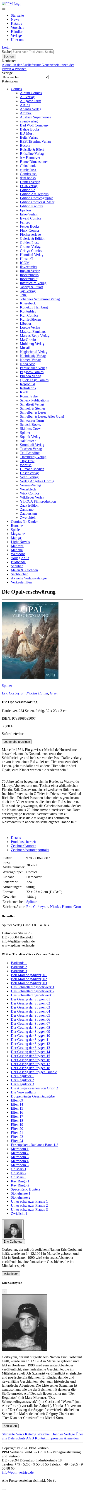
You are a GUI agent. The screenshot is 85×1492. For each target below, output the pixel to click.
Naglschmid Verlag (33, 352)
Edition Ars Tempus (34, 194)
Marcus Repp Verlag (34, 335)
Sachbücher (19, 574)
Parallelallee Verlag (33, 368)
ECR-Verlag (29, 186)
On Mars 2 (18, 1173)
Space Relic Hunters (25, 1189)
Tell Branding (30, 453)
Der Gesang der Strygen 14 (30, 1052)
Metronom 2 (20, 1153)
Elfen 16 (17, 1112)
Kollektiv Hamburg (34, 307)
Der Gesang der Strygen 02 (30, 1003)
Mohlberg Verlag (32, 344)
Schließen (10, 1426)
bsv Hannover (30, 158)
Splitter (25, 433)
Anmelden (71, 1438)
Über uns (17, 40)
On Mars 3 (18, 1177)
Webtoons (18, 554)
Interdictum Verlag (33, 283)
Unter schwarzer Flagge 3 (29, 1209)
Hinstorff (26, 259)
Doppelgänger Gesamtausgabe (33, 1096)
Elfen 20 (17, 1129)
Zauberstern (28, 513)
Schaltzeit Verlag (32, 404)
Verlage (16, 36)
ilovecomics (28, 267)
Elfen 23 (17, 1137)
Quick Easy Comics (34, 380)
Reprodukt (27, 384)
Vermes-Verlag (30, 485)
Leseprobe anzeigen (17, 741)
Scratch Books (30, 424)
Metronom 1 (20, 1149)
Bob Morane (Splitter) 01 (29, 975)
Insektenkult (28, 279)
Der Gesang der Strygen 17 (30, 1064)
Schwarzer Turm (32, 420)
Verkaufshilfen (21, 582)
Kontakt (40, 1438)
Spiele (15, 530)
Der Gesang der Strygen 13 (30, 1048)
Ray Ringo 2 (20, 1185)
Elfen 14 (17, 1104)
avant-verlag (29, 121)
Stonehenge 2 (20, 1197)
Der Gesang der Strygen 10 (30, 1036)
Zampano (27, 509)
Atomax (26, 113)
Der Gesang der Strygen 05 (30, 1015)
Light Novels (20, 542)
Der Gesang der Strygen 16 (30, 1060)
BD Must (26, 133)
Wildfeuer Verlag (32, 497)
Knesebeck (28, 303)
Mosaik (25, 348)
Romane (17, 526)
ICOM (24, 263)
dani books (28, 178)
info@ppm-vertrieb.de (18, 1472)
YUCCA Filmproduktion (38, 501)
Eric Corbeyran (13, 693)
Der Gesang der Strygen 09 (30, 1031)
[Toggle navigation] (3, 9)
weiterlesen (11, 1273)
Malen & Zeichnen (24, 570)
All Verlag (27, 97)
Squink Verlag (30, 437)
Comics (16, 89)
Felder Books (29, 226)
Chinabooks (28, 166)
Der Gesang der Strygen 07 (30, 1023)
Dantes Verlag (30, 182)
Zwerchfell (28, 517)
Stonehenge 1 (20, 1193)
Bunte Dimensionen (34, 162)
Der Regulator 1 (22, 1076)
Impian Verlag (30, 271)
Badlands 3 (19, 971)
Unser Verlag (29, 473)
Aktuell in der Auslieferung (22, 65)
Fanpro (25, 222)
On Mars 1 (18, 1169)
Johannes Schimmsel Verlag (40, 299)
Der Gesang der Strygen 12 (30, 1044)
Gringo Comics (31, 251)
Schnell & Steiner (32, 408)
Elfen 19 (17, 1124)
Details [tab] (16, 838)
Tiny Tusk (27, 461)
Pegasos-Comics (32, 372)
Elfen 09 (17, 1100)
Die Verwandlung (23, 1092)
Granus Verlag (30, 246)
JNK (23, 295)
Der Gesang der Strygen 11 (30, 1040)
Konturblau (28, 311)
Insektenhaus (29, 275)
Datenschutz (16, 1438)
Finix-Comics (29, 230)
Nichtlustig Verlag (33, 356)
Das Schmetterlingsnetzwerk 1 (32, 987)
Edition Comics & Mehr (37, 202)
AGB (30, 1438)
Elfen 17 (17, 1116)
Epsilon (25, 210)
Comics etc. (28, 174)
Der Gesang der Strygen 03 (30, 1007)
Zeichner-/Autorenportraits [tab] (30, 850)
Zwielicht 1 (19, 1213)
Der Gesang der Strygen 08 (30, 1027)
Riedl (24, 392)
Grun (54, 693)
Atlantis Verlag (30, 109)
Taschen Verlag (31, 449)
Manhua (17, 550)
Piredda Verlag (30, 376)
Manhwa (17, 546)
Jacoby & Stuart (31, 287)
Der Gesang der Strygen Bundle (34, 1072)
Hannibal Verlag (31, 255)
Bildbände (18, 562)
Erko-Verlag (28, 214)
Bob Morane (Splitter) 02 (29, 979)
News (15, 19)
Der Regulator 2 (22, 1080)
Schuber (17, 566)
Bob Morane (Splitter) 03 (29, 983)
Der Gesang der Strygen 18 (30, 1068)
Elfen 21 (17, 1133)
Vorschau (17, 27)
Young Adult (20, 558)
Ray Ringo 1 (20, 1181)
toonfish (26, 465)
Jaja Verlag (28, 291)
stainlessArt (28, 441)
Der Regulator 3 (22, 1084)
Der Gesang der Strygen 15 (30, 1056)
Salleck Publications (34, 400)
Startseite (17, 15)
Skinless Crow (30, 428)
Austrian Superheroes (35, 117)
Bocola (25, 145)
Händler (16, 31)
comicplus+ (28, 170)
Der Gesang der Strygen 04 (30, 1011)
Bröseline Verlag (32, 153)
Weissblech (28, 489)
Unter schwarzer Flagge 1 (29, 1201)
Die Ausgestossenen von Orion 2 (34, 1088)
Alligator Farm (30, 101)
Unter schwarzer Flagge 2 (29, 1205)
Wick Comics (29, 493)
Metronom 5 (20, 1165)
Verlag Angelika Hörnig (37, 481)
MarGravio (28, 339)
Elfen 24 (17, 1141)
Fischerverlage (30, 234)
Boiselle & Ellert (32, 149)
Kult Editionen (30, 319)
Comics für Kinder (24, 521)
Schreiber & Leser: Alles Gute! (42, 416)
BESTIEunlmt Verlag (35, 141)
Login (6, 47)
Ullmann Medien (32, 469)
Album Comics (31, 93)
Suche (6, 51)
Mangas (16, 538)
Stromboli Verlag (32, 445)
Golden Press (29, 242)
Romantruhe (29, 396)
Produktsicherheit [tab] (23, 842)
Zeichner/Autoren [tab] (23, 846)
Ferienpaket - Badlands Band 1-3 (34, 1145)
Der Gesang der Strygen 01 (30, 999)
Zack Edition (29, 505)
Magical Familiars (33, 331)
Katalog (16, 23)
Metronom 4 (20, 1161)
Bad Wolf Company (34, 125)
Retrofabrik (28, 388)
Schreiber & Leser (33, 412)
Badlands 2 (19, 967)
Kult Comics (29, 315)
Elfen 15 (17, 1108)
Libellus (26, 323)
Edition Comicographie (36, 198)
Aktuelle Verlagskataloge (29, 578)
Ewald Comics (30, 218)
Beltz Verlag (29, 137)
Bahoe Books (29, 129)
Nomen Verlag (30, 360)
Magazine (18, 534)
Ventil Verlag (29, 477)
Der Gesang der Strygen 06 (30, 1019)
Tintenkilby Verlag (33, 457)
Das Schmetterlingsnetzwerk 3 (32, 995)
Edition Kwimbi (31, 206)
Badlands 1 (19, 963)
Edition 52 (27, 190)
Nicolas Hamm (37, 693)
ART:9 (25, 105)
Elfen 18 (17, 1120)
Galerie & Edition (32, 238)
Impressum (55, 1438)
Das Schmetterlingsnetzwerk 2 (32, 991)
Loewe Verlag (30, 327)
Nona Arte (27, 364)
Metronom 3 (20, 1157)
